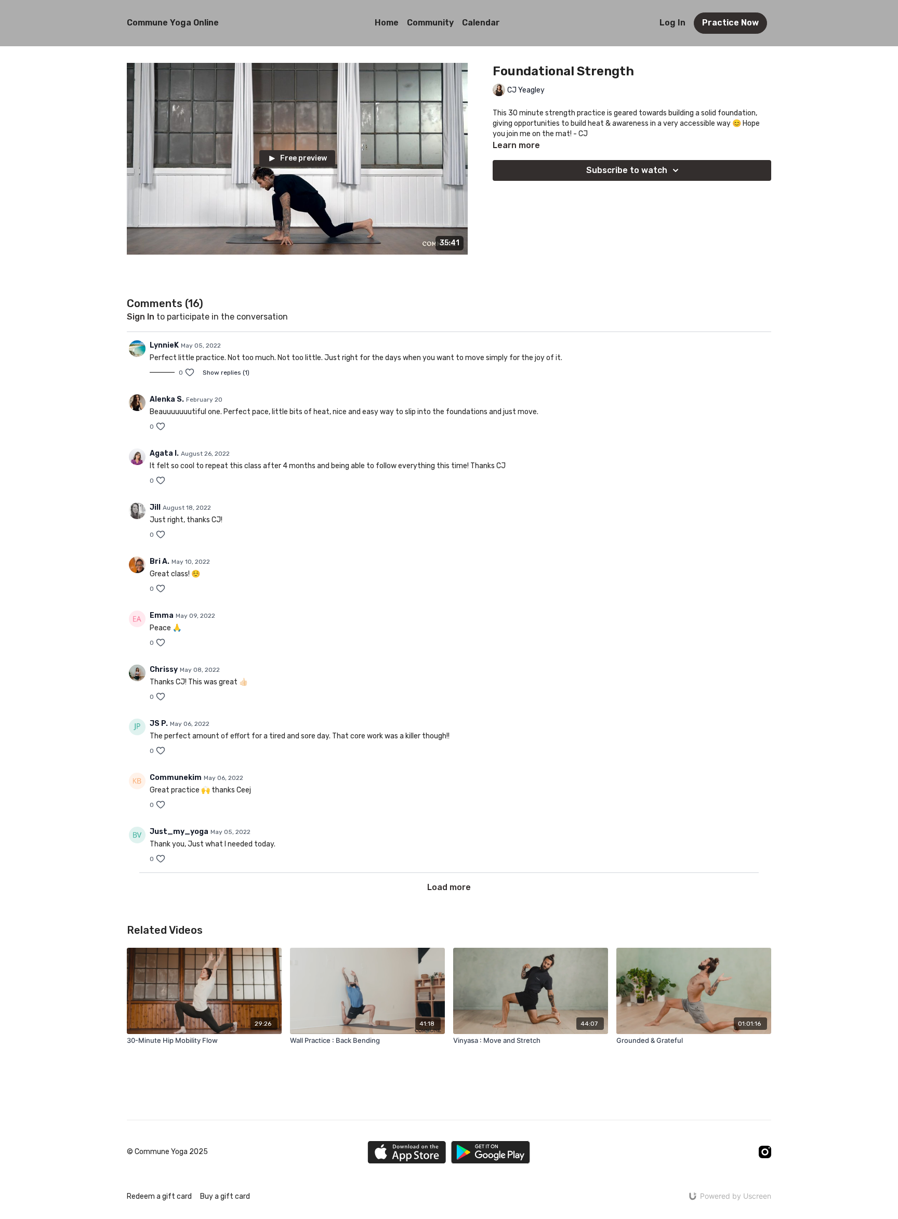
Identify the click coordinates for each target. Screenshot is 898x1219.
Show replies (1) (226, 372)
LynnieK (164, 345)
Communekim (176, 777)
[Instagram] (765, 1152)
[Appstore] (406, 1152)
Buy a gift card (225, 1196)
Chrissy (164, 669)
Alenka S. (167, 399)
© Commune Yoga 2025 (167, 1152)
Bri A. (159, 561)
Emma (162, 615)
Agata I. (164, 453)
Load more (449, 887)
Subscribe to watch (626, 170)
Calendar (481, 23)
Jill (155, 507)
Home (387, 23)
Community (430, 23)
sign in (140, 317)
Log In (672, 23)
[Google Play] (491, 1152)
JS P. (159, 723)
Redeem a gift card (159, 1196)
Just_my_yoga (179, 831)
